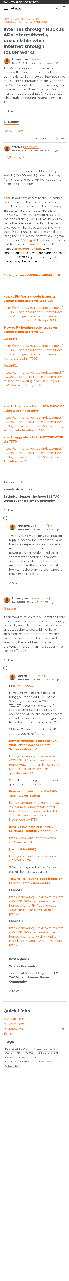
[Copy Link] (56, 63)
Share (9, 111)
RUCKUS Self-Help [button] (16, 1049)
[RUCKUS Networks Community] (16, 8)
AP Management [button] (48, 1053)
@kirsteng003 (17, 157)
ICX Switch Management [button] (19, 1061)
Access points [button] (27, 1057)
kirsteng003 (20, 59)
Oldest (19, 131)
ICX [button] (29, 1053)
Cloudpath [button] (12, 1053)
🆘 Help (8, 1033)
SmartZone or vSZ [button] (45, 1049)
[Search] (57, 8)
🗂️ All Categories (14, 1018)
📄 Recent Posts (14, 1024)
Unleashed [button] (12, 1065)
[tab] (11, 122)
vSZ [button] (9, 1057)
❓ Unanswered (34, 1028)
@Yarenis (10, 608)
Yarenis (17, 147)
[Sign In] (64, 8)
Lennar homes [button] (48, 1061)
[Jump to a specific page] (62, 138)
